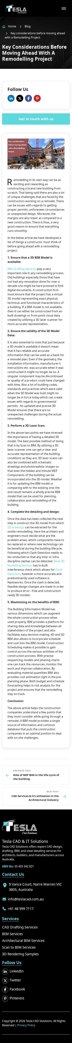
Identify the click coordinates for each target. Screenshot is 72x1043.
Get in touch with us (36, 118)
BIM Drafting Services (22, 269)
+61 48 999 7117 (21, 908)
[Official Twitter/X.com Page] (19, 98)
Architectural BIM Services (23, 940)
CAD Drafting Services (20, 927)
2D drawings (16, 527)
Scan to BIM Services (19, 947)
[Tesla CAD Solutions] (16, 8)
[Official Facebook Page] (28, 98)
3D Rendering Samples (20, 954)
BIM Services (12, 933)
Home (12, 26)
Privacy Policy (26, 1025)
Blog (28, 26)
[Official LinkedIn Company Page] (11, 98)
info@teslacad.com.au (26, 899)
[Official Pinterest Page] (37, 98)
